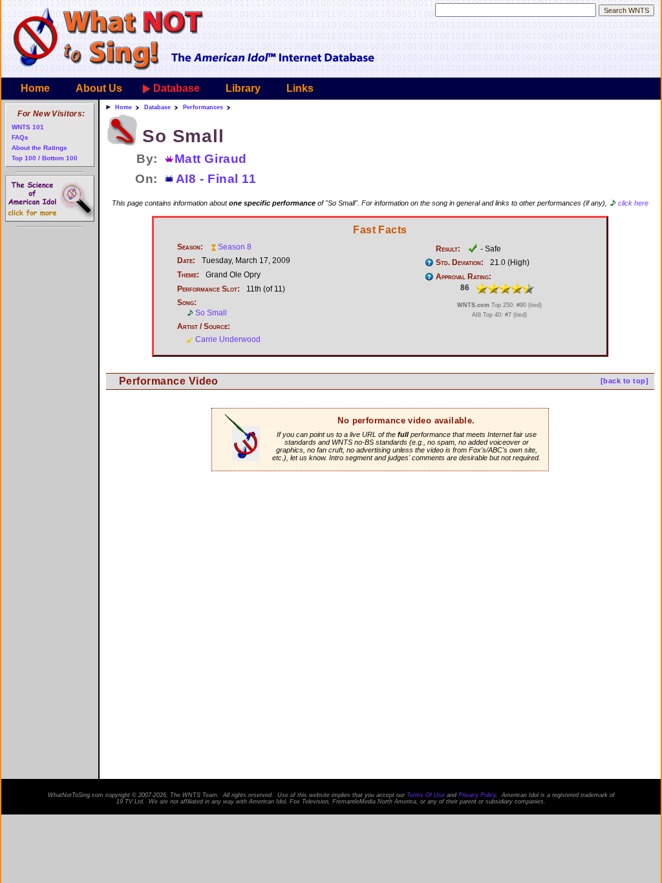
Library (243, 88)
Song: (187, 302)
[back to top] (624, 381)
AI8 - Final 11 (216, 179)
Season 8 (234, 246)
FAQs (20, 137)
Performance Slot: (208, 288)
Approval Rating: (463, 276)
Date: (186, 260)
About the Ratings (39, 147)
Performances (203, 107)
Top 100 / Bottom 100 (45, 158)
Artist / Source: (203, 326)
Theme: (188, 274)
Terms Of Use (426, 795)
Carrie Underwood (228, 339)
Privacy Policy (477, 795)
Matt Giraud (211, 158)
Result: (448, 248)
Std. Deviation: (460, 262)
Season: (190, 246)
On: (146, 179)
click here (633, 203)
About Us (99, 88)
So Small (211, 312)
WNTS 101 (28, 127)
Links (300, 88)
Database (176, 88)
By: (147, 158)
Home (35, 88)
